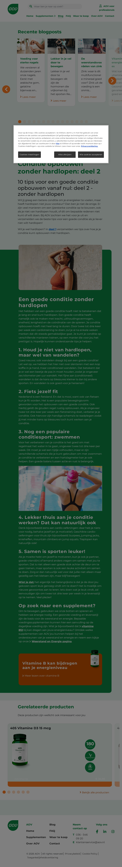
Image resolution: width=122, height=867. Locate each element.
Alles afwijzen (64, 154)
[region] (61, 144)
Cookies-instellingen (29, 154)
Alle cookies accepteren (91, 154)
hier (58, 143)
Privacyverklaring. (89, 146)
